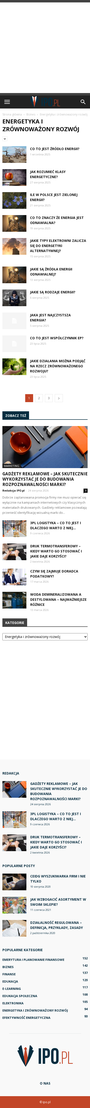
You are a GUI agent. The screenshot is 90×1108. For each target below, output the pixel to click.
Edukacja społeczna (19, 996)
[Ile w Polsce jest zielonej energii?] (14, 200)
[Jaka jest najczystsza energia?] (14, 320)
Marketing (11, 466)
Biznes (8, 967)
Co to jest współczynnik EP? (57, 338)
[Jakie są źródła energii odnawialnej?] (14, 275)
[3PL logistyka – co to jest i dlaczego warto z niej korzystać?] (14, 528)
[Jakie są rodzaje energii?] (14, 298)
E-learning (11, 988)
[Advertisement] (45, 47)
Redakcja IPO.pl (13, 490)
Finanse (9, 974)
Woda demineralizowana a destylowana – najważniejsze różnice (58, 599)
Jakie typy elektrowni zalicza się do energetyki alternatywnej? (58, 245)
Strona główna (12, 114)
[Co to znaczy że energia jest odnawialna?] (14, 223)
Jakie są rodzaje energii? (52, 292)
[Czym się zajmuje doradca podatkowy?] (14, 577)
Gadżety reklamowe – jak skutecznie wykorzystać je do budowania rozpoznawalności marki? (45, 479)
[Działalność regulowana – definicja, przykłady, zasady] (14, 928)
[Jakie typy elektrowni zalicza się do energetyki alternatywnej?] (14, 246)
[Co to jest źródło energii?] (14, 154)
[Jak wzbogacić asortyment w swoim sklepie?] (14, 905)
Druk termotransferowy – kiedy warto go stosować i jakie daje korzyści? (56, 551)
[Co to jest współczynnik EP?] (14, 343)
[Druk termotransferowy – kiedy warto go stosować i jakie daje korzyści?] (14, 551)
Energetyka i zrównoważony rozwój (35, 1010)
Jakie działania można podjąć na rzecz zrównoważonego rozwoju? (57, 366)
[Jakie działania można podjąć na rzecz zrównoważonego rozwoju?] (14, 366)
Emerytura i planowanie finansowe (33, 959)
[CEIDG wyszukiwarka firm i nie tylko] (14, 882)
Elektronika (13, 1003)
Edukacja (10, 981)
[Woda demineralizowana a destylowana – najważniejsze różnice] (14, 600)
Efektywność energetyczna (26, 1017)
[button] (83, 102)
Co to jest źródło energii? (54, 148)
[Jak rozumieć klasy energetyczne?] (14, 177)
